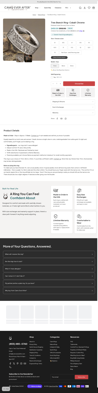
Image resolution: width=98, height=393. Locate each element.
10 (89, 42)
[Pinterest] (17, 363)
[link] (37, 8)
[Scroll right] (69, 8)
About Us (32, 341)
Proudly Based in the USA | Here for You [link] (49, 2)
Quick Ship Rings (55, 355)
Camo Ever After (53, 386)
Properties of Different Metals (78, 350)
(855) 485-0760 (18, 343)
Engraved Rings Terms (35, 363)
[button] (80, 7)
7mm (55, 66)
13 (55, 52)
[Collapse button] (49, 254)
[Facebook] (10, 363)
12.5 (89, 47)
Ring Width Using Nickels (77, 358)
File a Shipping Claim (76, 363)
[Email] (25, 363)
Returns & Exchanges (35, 361)
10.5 (55, 47)
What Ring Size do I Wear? (77, 355)
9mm (72, 66)
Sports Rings (53, 350)
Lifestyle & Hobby (55, 347)
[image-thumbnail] (20, 58)
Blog (71, 369)
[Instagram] (21, 363)
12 (80, 47)
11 (63, 47)
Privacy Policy (33, 344)
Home (34, 14)
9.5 (80, 42)
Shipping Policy (33, 352)
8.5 (63, 42)
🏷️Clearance (53, 361)
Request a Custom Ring (76, 352)
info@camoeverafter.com (17, 354)
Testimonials (73, 344)
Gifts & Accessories (55, 352)
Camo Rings (53, 341)
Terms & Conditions (34, 355)
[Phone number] (10, 367)
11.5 (72, 47)
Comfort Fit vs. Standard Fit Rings (79, 347)
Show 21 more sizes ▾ (59, 57)
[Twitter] (14, 363)
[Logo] (17, 8)
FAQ (71, 341)
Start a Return (74, 366)
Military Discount (75, 361)
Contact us (34, 135)
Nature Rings (41, 14)
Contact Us (32, 358)
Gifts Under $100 (55, 358)
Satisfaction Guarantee (35, 350)
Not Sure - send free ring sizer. (70, 52)
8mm (63, 66)
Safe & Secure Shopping (36, 347)
